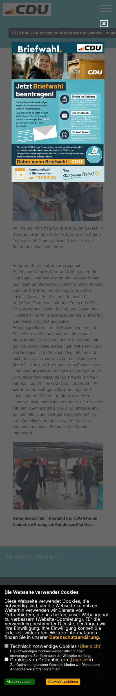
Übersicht (90, 646)
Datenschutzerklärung (74, 637)
